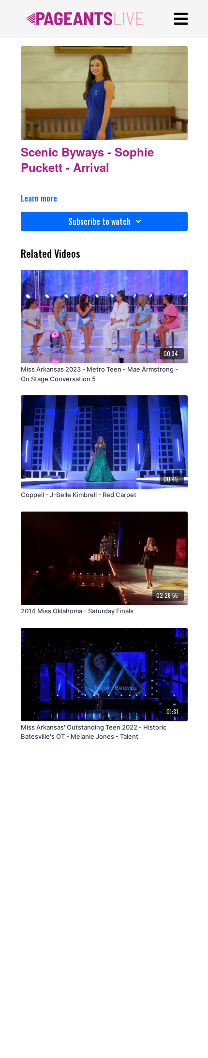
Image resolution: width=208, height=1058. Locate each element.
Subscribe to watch (99, 221)
